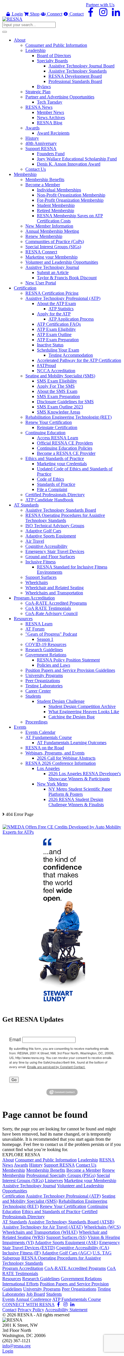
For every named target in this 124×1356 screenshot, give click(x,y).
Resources (11, 1278)
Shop (34, 13)
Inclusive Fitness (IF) (21, 1252)
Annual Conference (33, 1299)
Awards (21, 1165)
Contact (76, 13)
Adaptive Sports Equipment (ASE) (66, 1242)
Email (15, 1039)
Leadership (88, 1159)
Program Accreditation (22, 1268)
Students (54, 1294)
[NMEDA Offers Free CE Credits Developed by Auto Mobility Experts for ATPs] (62, 832)
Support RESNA (59, 1165)
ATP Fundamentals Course (76, 1299)
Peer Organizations (79, 1289)
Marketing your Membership (90, 1180)
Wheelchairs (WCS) (102, 1227)
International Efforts (20, 1283)
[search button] (4, 32)
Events (8, 1299)
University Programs (42, 1289)
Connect (54, 13)
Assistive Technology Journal (29, 1185)
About (8, 1159)
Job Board (35, 1294)
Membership (13, 1170)
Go (14, 1080)
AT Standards (14, 1221)
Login (17, 13)
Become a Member (83, 1170)
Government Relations (81, 1278)
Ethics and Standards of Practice (51, 1211)
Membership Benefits (45, 1170)
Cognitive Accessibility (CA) (82, 1247)
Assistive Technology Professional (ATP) (63, 1196)
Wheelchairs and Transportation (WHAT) (40, 1232)
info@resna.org (16, 1345)
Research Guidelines (41, 1278)
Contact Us (86, 1165)
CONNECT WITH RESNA (28, 1304)
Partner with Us (100, 4)
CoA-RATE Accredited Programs (75, 1268)
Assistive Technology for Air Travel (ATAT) (42, 1227)
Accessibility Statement (66, 1309)
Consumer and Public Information (46, 1159)
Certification (13, 1196)
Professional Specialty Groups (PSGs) (60, 1175)
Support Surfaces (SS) (66, 1237)
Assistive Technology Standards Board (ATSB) (71, 1221)
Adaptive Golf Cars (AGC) (66, 1252)
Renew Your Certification (63, 1206)
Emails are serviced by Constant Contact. (56, 1066)
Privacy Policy (31, 1309)
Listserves (54, 1180)
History (36, 1165)
